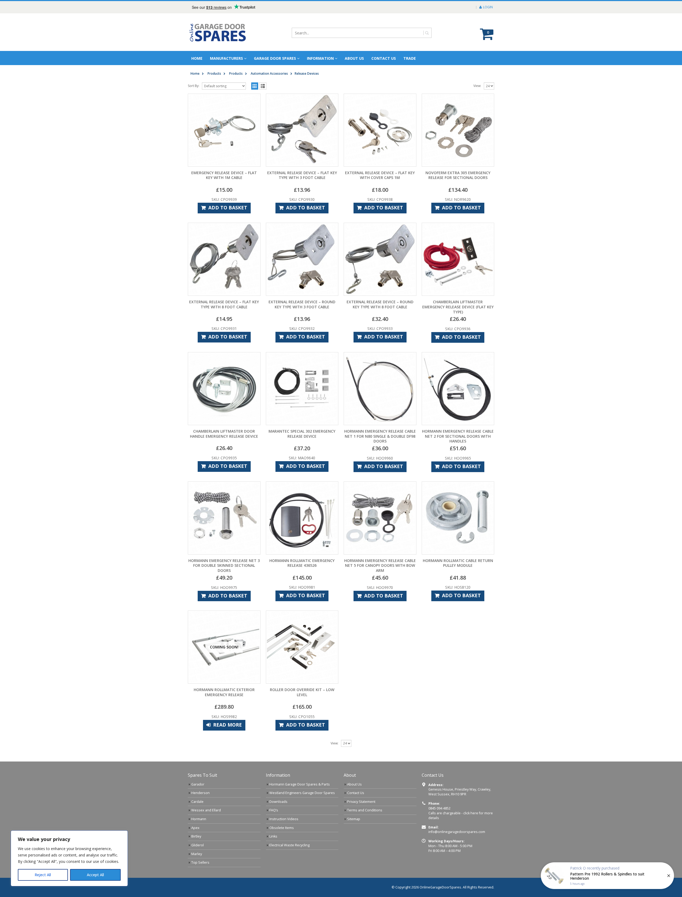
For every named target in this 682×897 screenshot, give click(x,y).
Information (320, 58)
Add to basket (227, 207)
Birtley (196, 836)
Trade (409, 58)
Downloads (278, 801)
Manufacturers (226, 58)
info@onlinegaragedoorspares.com (456, 832)
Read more (227, 724)
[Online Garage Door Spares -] (218, 32)
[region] (69, 858)
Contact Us (383, 58)
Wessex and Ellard (206, 810)
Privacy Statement (361, 801)
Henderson (200, 793)
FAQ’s (273, 810)
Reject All (43, 874)
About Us (354, 784)
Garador (197, 784)
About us (354, 58)
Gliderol (197, 845)
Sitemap (353, 819)
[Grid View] (254, 86)
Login (488, 7)
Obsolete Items (281, 828)
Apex (195, 828)
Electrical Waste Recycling (289, 845)
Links (273, 836)
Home (196, 58)
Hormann (198, 819)
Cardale (197, 801)
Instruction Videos (283, 819)
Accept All (95, 874)
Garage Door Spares (275, 58)
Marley (196, 854)
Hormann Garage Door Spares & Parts (299, 784)
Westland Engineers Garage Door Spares (302, 793)
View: (477, 85)
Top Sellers (200, 862)
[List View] (262, 86)
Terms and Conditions (364, 810)
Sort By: (193, 85)
